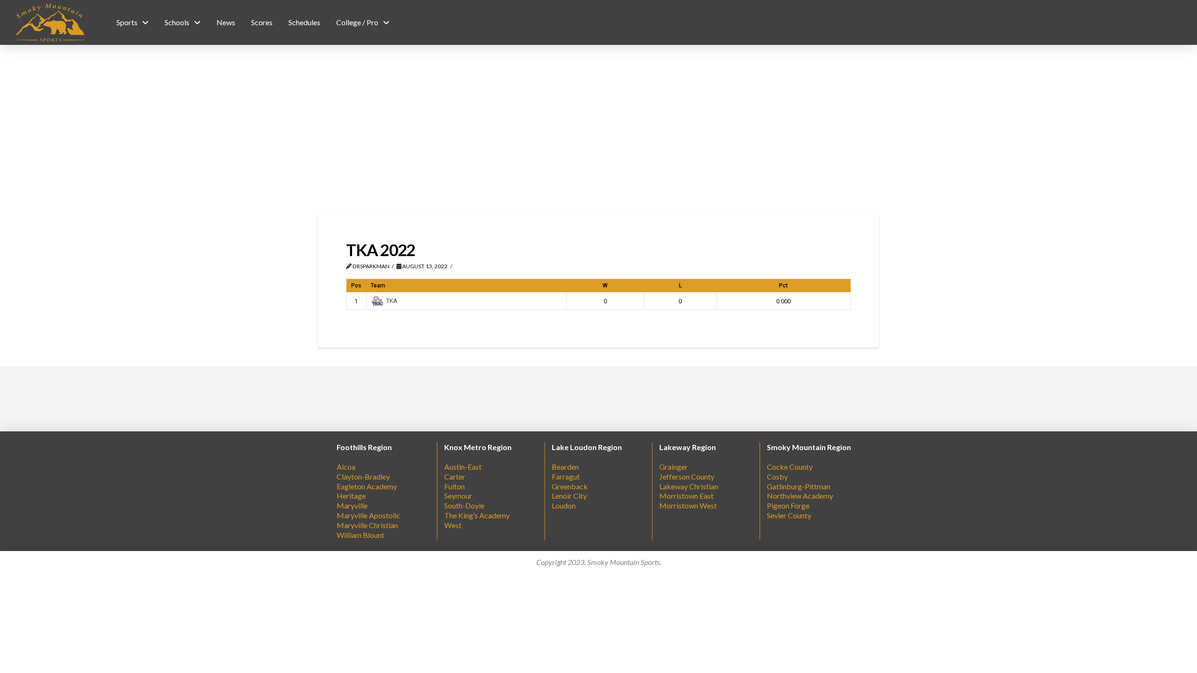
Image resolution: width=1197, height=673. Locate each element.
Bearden (565, 466)
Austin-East (463, 466)
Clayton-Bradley (363, 476)
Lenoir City (569, 495)
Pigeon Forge (788, 505)
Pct (783, 285)
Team (378, 285)
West (452, 525)
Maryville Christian (367, 525)
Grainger (673, 466)
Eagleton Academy (367, 486)
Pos (356, 285)
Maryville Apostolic (368, 515)
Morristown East (686, 495)
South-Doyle (464, 505)
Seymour (458, 495)
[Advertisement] (598, 129)
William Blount (360, 534)
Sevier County (789, 515)
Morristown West (688, 505)
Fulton (454, 486)
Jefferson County (686, 476)
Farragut (566, 476)
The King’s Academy (477, 515)
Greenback (570, 486)
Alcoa (346, 466)
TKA (391, 300)
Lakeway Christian (688, 486)
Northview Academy (800, 495)
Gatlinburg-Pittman (798, 486)
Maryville (352, 505)
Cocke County (790, 466)
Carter (454, 476)
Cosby (777, 476)
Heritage (351, 495)
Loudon (564, 505)
